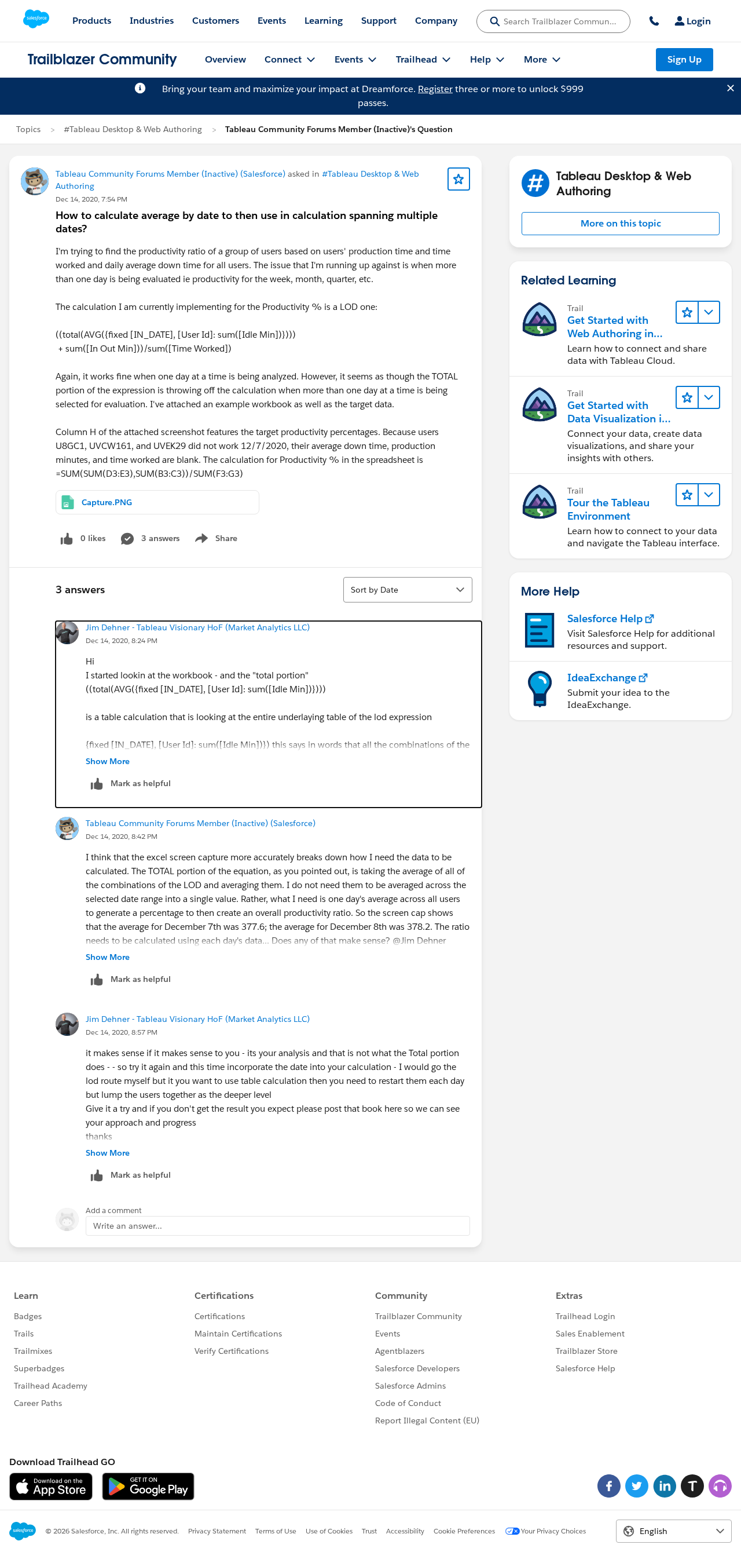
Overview (225, 59)
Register (435, 89)
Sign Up (684, 59)
